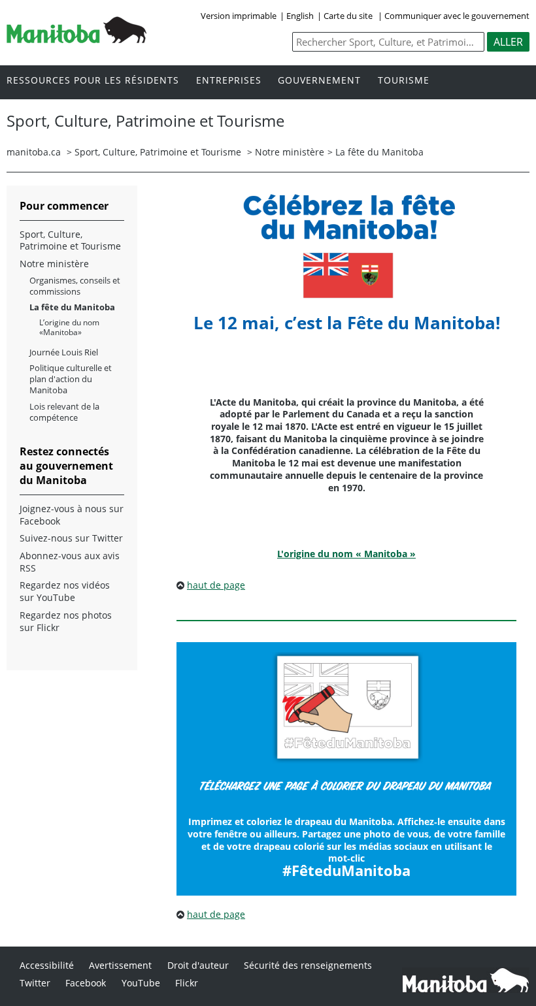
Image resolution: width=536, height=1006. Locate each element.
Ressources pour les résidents (93, 80)
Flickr (186, 983)
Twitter (35, 983)
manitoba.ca (34, 152)
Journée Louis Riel (63, 352)
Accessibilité (47, 965)
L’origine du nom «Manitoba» (69, 327)
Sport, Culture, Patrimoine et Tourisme (158, 152)
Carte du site (348, 16)
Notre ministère (289, 152)
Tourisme (403, 80)
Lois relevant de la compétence (64, 412)
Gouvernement (319, 80)
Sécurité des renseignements (308, 965)
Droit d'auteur (198, 965)
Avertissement (120, 965)
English (300, 16)
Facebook (85, 983)
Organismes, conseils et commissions (74, 286)
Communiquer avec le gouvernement (456, 16)
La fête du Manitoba (72, 307)
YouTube (141, 983)
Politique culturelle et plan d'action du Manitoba (70, 379)
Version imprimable (238, 16)
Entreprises (228, 80)
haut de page (216, 585)
